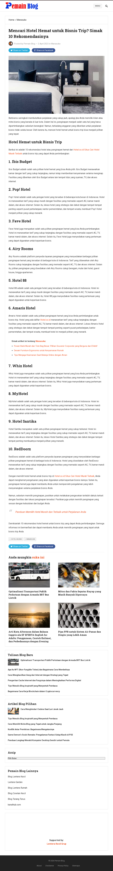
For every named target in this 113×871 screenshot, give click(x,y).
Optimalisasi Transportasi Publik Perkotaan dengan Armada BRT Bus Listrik (29, 594)
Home (11, 20)
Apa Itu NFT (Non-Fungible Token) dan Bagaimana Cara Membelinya (39, 670)
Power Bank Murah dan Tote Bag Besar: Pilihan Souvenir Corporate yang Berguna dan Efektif (55, 346)
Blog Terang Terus (16, 799)
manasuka (30, 539)
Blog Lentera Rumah (17, 787)
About (39, 866)
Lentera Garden (15, 782)
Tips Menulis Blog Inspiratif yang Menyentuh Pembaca (32, 686)
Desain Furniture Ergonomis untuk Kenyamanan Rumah (39, 350)
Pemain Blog (29, 43)
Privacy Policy (63, 866)
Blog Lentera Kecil (16, 776)
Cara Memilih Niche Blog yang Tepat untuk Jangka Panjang (35, 724)
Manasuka (21, 20)
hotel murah (16, 539)
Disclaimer (49, 866)
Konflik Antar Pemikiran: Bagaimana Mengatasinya (31, 729)
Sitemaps (76, 866)
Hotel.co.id (45, 319)
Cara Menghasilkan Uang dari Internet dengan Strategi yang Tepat (38, 675)
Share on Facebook (45, 50)
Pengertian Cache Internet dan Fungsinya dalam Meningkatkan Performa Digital (44, 680)
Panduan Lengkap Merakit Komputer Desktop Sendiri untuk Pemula (38, 740)
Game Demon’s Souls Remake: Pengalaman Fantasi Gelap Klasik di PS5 (40, 735)
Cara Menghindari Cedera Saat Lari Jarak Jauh (42, 709)
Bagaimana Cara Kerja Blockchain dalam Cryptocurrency (34, 691)
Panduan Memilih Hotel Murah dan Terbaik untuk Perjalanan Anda (50, 511)
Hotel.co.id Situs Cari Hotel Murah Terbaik (74, 476)
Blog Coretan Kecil (17, 793)
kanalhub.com (14, 804)
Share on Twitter (20, 50)
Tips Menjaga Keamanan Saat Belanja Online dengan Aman (40, 355)
